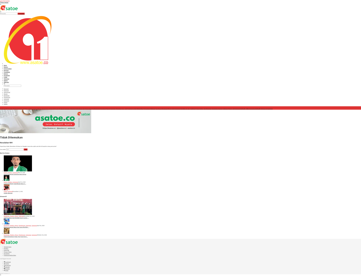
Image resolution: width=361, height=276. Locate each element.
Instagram (8, 265)
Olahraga (21, 216)
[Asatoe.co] (9, 10)
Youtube (7, 269)
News (16, 216)
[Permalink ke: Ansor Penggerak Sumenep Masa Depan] (18, 171)
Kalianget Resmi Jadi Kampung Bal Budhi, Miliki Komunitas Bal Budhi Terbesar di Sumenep (248, 109)
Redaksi (6, 248)
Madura (10, 172)
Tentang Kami (7, 247)
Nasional (10, 191)
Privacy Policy (8, 252)
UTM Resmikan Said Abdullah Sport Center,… (16, 218)
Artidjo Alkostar (8, 193)
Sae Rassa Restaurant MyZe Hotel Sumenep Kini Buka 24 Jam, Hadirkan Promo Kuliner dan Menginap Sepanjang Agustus (189, 109)
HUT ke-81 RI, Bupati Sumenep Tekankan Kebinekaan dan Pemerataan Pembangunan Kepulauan (79, 109)
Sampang (28, 225)
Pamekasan (22, 225)
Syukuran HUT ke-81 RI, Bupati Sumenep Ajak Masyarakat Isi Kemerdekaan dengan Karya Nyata (26, 109)
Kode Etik (6, 250)
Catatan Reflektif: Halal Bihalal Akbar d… (15, 184)
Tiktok (6, 270)
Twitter (7, 264)
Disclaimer (7, 253)
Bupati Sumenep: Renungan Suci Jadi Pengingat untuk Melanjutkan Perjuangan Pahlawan (130, 109)
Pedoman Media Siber (10, 255)
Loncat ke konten (5, 1)
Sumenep (15, 172)
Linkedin (7, 267)
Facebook (8, 262)
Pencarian (21, 13)
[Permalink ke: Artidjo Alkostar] (6, 190)
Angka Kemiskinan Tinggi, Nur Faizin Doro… (16, 236)
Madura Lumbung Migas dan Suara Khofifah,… (16, 227)
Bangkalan (6, 216)
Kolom (5, 172)
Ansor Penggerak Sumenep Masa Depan (15, 174)
